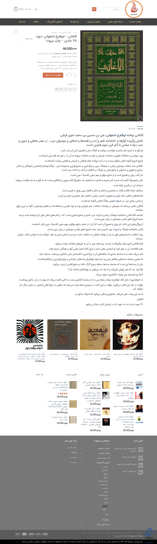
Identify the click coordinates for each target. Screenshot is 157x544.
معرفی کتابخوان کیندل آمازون (127, 464)
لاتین (106, 502)
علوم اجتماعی (103, 495)
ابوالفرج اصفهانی (59, 53)
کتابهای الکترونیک (54, 22)
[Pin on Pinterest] (61, 90)
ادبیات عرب (113, 230)
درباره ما (74, 457)
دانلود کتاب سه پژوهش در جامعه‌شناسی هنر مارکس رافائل (63, 355)
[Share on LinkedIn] (57, 90)
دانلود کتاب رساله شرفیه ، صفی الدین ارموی (97, 355)
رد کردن (18, 541)
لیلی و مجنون (113, 196)
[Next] (15, 344)
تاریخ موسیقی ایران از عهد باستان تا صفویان (125, 450)
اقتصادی (105, 470)
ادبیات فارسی (115, 201)
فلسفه (106, 498)
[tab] (140, 128)
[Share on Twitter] (70, 90)
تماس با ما (73, 462)
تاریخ (106, 477)
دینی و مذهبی (103, 481)
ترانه (121, 186)
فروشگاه (74, 452)
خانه (75, 32)
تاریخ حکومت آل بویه (129, 471)
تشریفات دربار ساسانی (129, 457)
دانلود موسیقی (93, 22)
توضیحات (140, 128)
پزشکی (105, 473)
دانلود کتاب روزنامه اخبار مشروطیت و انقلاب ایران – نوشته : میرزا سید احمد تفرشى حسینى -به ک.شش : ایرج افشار (31, 356)
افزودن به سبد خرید (53, 75)
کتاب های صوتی (103, 458)
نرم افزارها (74, 22)
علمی (106, 491)
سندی (113, 254)
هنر (107, 514)
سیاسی (105, 488)
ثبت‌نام (22, 22)
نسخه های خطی (115, 22)
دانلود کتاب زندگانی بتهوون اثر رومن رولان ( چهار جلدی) (128, 355)
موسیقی (54, 32)
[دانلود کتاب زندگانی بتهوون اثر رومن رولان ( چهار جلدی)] (128, 334)
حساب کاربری (72, 447)
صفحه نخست (135, 22)
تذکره (104, 509)
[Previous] (143, 344)
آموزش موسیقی (104, 448)
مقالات (36, 22)
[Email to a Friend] (66, 90)
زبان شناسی (103, 484)
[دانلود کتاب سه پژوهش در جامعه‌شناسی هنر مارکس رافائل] (62, 334)
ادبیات (105, 466)
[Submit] (94, 9)
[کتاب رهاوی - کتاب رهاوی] (133, 9)
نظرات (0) (132, 128)
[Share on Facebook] (74, 90)
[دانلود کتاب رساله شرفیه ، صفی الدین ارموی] (95, 334)
